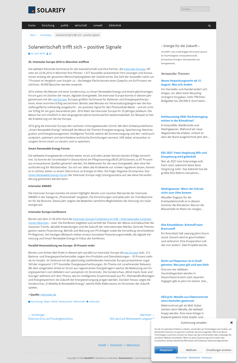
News (47, 301)
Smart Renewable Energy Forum (48, 175)
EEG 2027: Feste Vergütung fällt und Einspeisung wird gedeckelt (184, 154)
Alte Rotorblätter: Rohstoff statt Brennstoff (182, 226)
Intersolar (94, 301)
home (31, 25)
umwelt (97, 25)
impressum (116, 344)
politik (64, 25)
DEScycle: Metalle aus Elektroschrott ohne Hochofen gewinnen (184, 299)
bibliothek (115, 25)
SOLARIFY (51, 10)
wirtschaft (81, 25)
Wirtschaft (79, 301)
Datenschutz (181, 357)
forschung (48, 25)
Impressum (207, 357)
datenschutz (133, 344)
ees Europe (60, 99)
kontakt (102, 344)
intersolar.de (48, 294)
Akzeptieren (166, 350)
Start (33, 35)
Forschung (46, 35)
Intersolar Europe (134, 69)
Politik (54, 301)
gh (50, 53)
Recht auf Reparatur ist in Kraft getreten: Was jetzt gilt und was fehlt (185, 263)
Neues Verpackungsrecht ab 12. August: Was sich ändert (181, 82)
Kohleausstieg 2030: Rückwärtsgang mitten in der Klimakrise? (184, 118)
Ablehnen (191, 350)
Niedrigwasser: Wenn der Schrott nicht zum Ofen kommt (182, 190)
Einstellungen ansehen (218, 350)
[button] (231, 322)
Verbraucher (65, 301)
